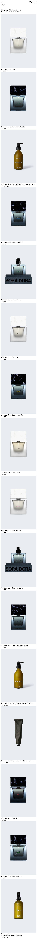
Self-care (15, 10)
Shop (4, 10)
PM (3, 3)
